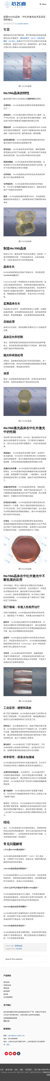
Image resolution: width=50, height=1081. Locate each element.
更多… (9, 1044)
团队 (21, 1069)
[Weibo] (6, 1053)
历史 (16, 1069)
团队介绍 (6, 1021)
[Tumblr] (18, 1053)
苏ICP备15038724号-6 (42, 1069)
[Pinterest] (14, 1053)
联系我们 (28, 1069)
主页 (1, 1069)
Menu (44, 4)
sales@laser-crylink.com (16, 1035)
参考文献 (8, 1069)
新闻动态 (18, 946)
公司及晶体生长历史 (10, 1018)
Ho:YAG (19, 948)
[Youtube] (10, 1053)
